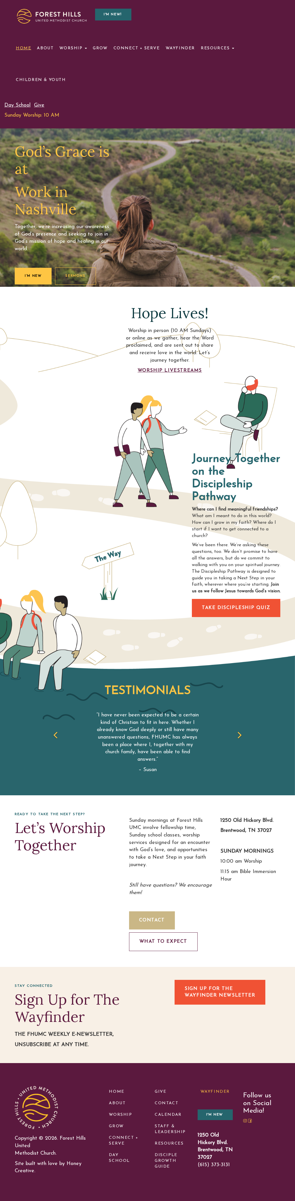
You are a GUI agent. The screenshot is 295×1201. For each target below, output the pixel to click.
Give (39, 105)
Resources (216, 48)
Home (23, 48)
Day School (17, 105)
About (45, 48)
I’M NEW (33, 276)
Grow (100, 48)
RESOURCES (169, 1143)
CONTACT (152, 920)
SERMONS (75, 276)
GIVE (160, 1092)
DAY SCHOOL (119, 1158)
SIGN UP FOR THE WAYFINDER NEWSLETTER (220, 992)
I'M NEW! (113, 14)
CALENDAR (168, 1115)
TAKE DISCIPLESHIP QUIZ (236, 608)
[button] (38, 736)
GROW (116, 1126)
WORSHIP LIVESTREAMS (170, 370)
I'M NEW (214, 1114)
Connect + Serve (137, 48)
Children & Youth (41, 80)
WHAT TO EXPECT (163, 941)
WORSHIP (120, 1115)
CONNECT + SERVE (123, 1141)
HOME (116, 1092)
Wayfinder (180, 48)
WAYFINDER (215, 1092)
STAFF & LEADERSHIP (170, 1129)
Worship (71, 48)
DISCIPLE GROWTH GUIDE (166, 1161)
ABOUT (117, 1103)
